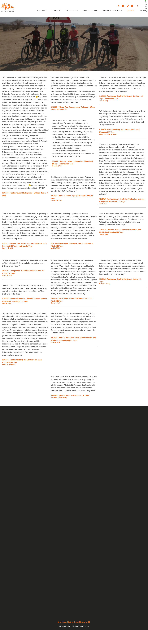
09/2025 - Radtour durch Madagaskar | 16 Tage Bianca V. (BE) (25, 194)
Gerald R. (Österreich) (59, 397)
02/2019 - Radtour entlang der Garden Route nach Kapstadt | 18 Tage (119, 131)
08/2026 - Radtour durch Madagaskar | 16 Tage (70, 395)
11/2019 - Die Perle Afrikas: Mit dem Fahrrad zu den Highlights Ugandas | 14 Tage (120, 231)
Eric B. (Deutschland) (59, 109)
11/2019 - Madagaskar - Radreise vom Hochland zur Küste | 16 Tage (72, 244)
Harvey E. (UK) (7, 248)
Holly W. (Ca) (55, 342)
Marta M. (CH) (7, 275)
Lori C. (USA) (55, 248)
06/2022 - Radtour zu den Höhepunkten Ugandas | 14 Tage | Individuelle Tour (72, 162)
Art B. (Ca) (103, 203)
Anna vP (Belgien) (8, 364)
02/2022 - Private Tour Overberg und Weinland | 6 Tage (73, 107)
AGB (88, 622)
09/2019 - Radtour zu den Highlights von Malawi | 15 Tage (72, 197)
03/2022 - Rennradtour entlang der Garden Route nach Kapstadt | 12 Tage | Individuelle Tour (24, 244)
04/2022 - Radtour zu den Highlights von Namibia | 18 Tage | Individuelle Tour (121, 97)
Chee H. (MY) (56, 166)
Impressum (62, 622)
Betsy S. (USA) (56, 200)
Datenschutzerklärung (76, 622)
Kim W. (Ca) (6, 303)
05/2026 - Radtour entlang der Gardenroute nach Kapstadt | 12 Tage (22, 361)
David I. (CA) (55, 303)
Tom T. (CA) (103, 101)
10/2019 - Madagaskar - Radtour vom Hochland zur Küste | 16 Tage (71, 299)
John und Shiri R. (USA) (108, 134)
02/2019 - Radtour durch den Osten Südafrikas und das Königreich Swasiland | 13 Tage (121, 200)
